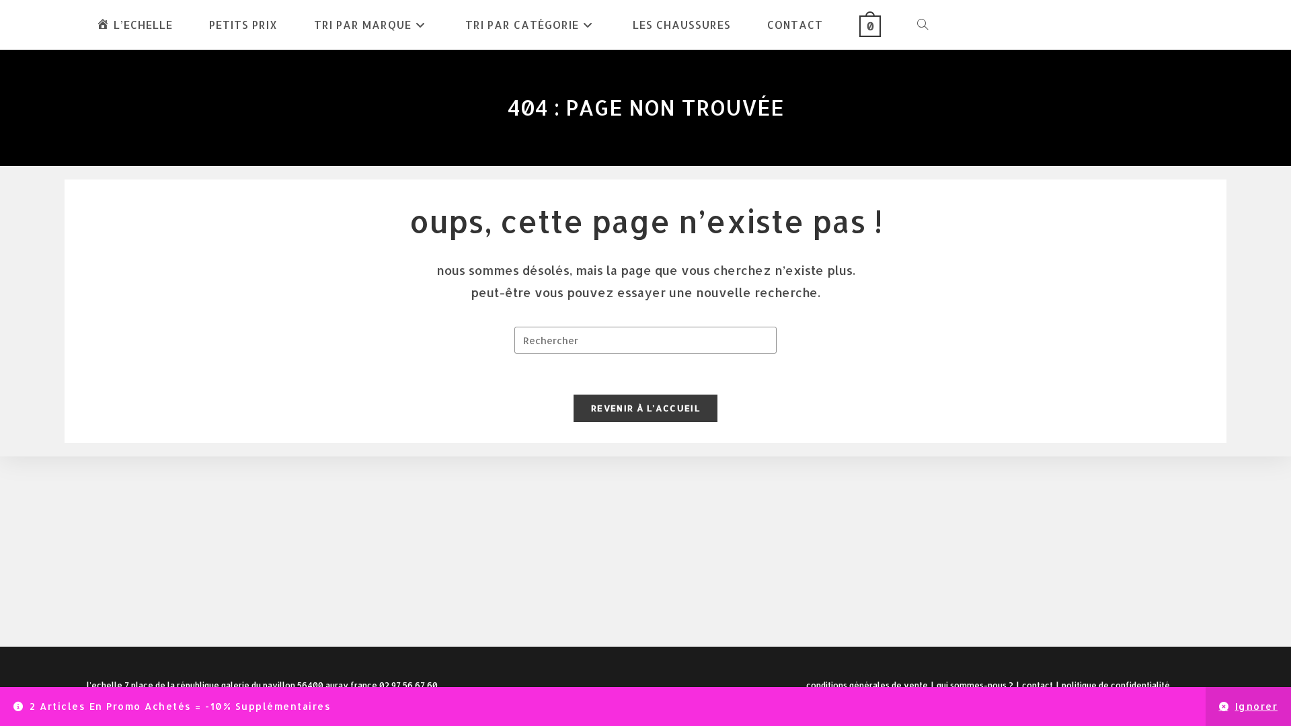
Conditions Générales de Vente (867, 685)
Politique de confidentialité (1116, 685)
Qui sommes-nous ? (975, 685)
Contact (1037, 685)
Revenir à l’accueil (645, 408)
